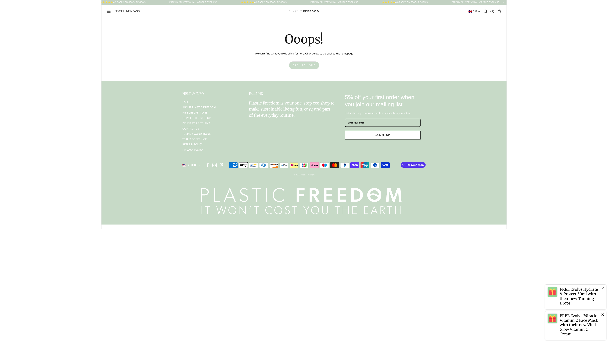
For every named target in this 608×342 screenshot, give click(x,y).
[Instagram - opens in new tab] (214, 165)
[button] (109, 11)
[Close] (602, 288)
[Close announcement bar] (503, 2)
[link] (575, 297)
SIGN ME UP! (382, 135)
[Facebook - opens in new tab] (207, 165)
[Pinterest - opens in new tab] (221, 165)
